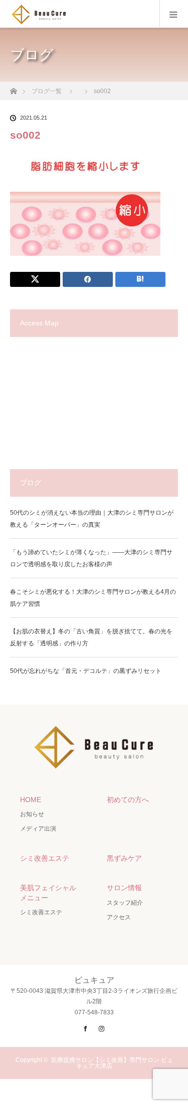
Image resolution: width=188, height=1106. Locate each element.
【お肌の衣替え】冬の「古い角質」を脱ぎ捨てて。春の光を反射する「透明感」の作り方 (91, 637)
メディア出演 (38, 828)
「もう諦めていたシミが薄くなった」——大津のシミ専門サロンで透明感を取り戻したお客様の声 (91, 558)
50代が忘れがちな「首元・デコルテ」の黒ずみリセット (85, 670)
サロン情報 (124, 888)
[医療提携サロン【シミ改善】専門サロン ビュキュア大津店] (94, 766)
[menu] (173, 14)
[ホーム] (13, 88)
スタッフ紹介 (125, 902)
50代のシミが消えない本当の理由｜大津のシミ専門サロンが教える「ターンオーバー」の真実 (91, 518)
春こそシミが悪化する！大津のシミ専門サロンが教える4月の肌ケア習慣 (93, 597)
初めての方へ (128, 800)
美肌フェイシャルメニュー (48, 892)
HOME (30, 800)
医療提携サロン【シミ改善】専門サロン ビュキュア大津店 (112, 1062)
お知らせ (32, 814)
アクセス (119, 917)
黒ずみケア (124, 858)
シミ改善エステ (44, 858)
